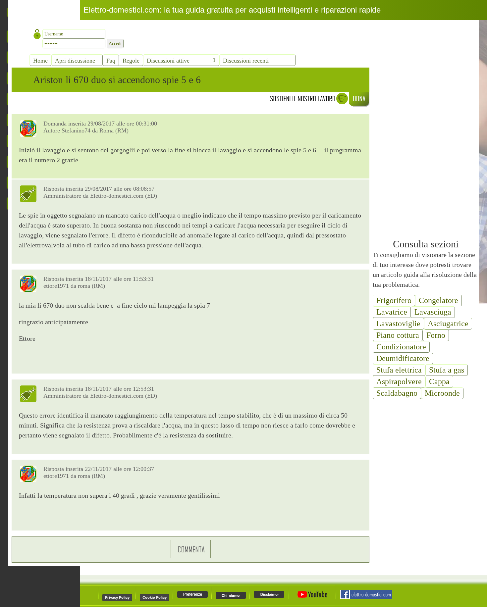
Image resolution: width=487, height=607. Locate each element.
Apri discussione (75, 60)
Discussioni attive (168, 60)
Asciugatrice (448, 323)
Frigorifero (393, 300)
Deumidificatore (402, 358)
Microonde (442, 393)
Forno (435, 335)
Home (40, 60)
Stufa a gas (446, 370)
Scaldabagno (396, 393)
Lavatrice (391, 312)
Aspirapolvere (399, 381)
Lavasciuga (432, 312)
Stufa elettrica (399, 370)
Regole (131, 60)
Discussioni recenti (246, 60)
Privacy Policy (117, 597)
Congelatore (438, 300)
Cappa (439, 381)
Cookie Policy (154, 597)
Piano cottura (397, 335)
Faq (110, 60)
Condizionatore (401, 346)
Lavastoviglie (398, 323)
